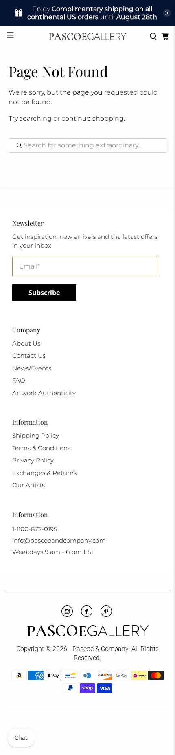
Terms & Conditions (41, 448)
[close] (167, 13)
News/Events (31, 368)
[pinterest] (106, 615)
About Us (26, 343)
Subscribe (44, 292)
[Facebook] (86, 615)
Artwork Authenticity (44, 393)
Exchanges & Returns (44, 473)
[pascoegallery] (87, 36)
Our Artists (28, 485)
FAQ (18, 380)
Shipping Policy (35, 435)
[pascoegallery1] (88, 631)
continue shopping (92, 118)
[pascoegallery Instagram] (67, 615)
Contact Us (29, 355)
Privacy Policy (33, 460)
